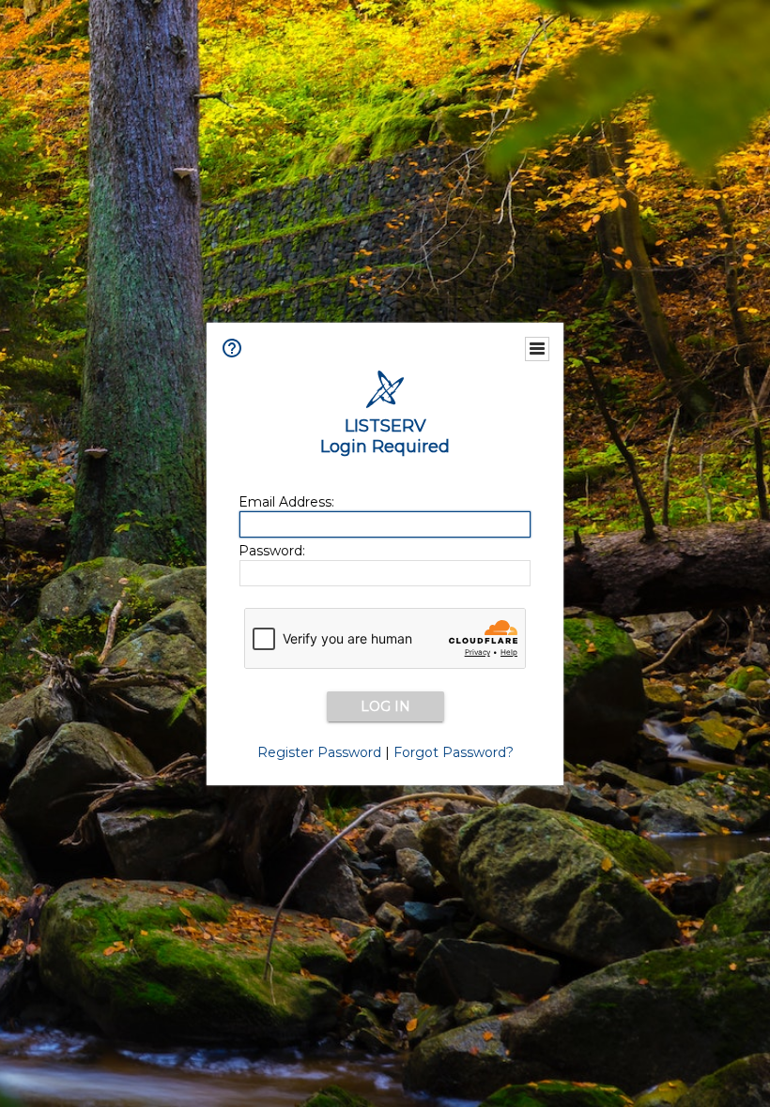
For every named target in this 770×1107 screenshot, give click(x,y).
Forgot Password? (453, 752)
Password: (272, 550)
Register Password (319, 752)
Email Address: (286, 501)
